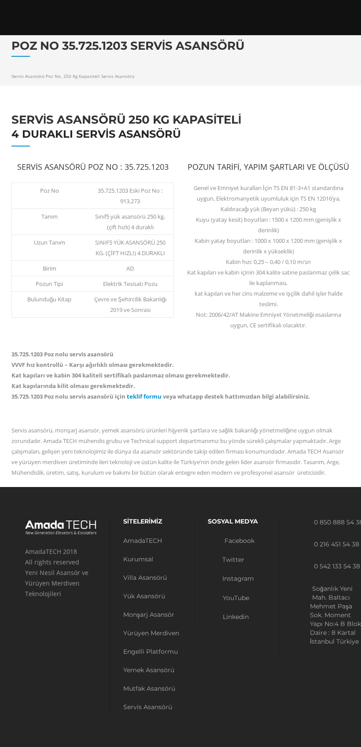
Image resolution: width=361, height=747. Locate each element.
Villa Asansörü (145, 578)
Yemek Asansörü (148, 670)
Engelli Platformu (150, 651)
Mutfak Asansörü (149, 688)
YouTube (235, 598)
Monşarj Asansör (148, 615)
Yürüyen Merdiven (151, 633)
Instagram (237, 578)
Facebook (238, 541)
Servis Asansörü (147, 707)
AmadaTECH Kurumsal (142, 550)
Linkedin (235, 617)
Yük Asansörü (144, 596)
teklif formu (144, 396)
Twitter (232, 560)
